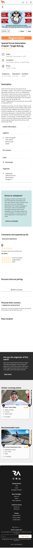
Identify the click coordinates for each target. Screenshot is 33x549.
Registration (16, 38)
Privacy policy (16, 517)
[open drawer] (31, 2)
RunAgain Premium (16, 490)
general (29, 539)
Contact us (17, 507)
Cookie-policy (16, 519)
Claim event (8, 374)
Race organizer (16, 500)
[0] (27, 2)
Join (16, 485)
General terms (16, 515)
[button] (16, 126)
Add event (16, 509)
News (16, 498)
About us (16, 496)
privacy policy (22, 539)
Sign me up (25, 536)
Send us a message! (11, 221)
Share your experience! (9, 239)
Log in (16, 487)
